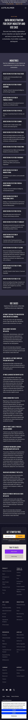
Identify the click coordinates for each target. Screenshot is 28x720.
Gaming (18, 607)
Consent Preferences (6, 700)
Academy (4, 634)
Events (4, 646)
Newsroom (5, 676)
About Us (4, 670)
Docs (18, 578)
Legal (3, 696)
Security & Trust (6, 587)
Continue (20, 536)
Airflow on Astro (20, 637)
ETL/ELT (4, 613)
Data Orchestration (6, 610)
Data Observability (6, 607)
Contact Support (20, 676)
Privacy (8, 696)
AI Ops (3, 604)
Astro (3, 574)
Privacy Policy (15, 539)
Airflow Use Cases (21, 646)
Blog (3, 640)
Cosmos (19, 572)
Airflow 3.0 (19, 640)
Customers (5, 673)
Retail (18, 610)
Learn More (19, 594)
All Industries (20, 619)
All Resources (5, 660)
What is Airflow (20, 634)
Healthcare (19, 616)
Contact (4, 682)
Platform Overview (6, 571)
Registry (19, 575)
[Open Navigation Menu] (25, 8)
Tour (3, 593)
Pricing (4, 590)
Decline (14, 713)
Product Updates (21, 586)
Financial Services (21, 604)
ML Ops (4, 616)
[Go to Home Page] (12, 8)
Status (18, 673)
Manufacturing (20, 613)
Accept (14, 710)
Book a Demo (14, 551)
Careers (4, 679)
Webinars (4, 643)
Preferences (14, 716)
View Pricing (14, 556)
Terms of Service (15, 696)
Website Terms (21, 539)
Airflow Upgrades (21, 643)
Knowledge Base (20, 670)
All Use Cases (5, 624)
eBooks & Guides (6, 637)
